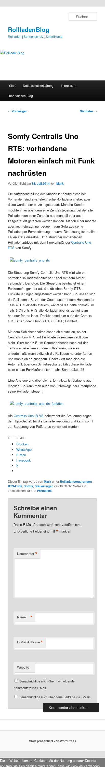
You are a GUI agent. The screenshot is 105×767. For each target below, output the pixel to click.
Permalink (44, 490)
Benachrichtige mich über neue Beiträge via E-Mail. (54, 697)
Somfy (28, 486)
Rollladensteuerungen (76, 481)
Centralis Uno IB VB (29, 415)
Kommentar (27, 554)
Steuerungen (44, 486)
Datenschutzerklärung (38, 85)
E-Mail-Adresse (30, 642)
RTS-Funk (15, 486)
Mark (60, 183)
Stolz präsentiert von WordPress (52, 741)
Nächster (88, 111)
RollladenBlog (28, 29)
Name (24, 617)
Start (12, 85)
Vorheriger (17, 111)
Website (23, 667)
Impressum (68, 85)
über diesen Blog (21, 95)
